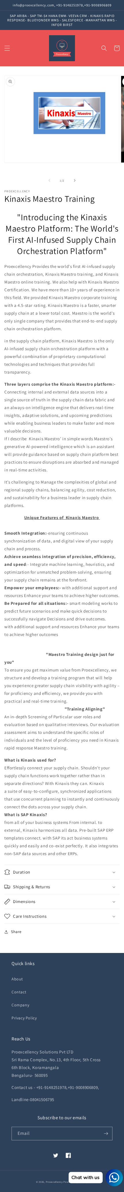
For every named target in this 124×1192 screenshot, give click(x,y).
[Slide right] (74, 180)
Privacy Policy (24, 1018)
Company (20, 1005)
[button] (7, 48)
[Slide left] (49, 180)
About (17, 979)
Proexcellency (54, 1181)
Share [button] (16, 931)
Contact (19, 992)
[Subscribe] (105, 1133)
